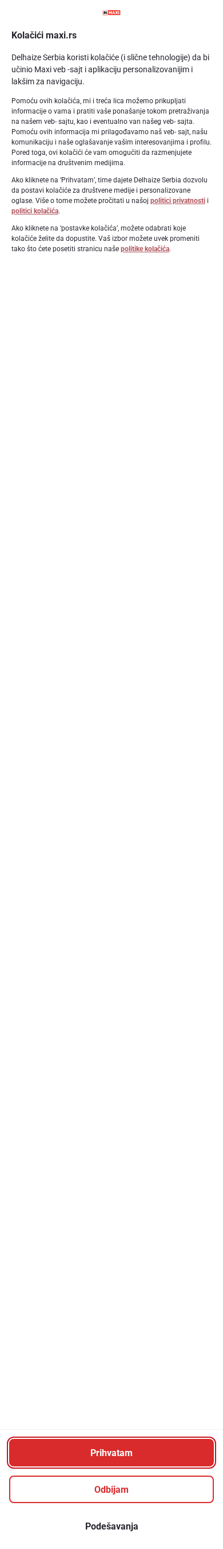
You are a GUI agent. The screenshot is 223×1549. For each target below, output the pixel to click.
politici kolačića (34, 211)
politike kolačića (145, 249)
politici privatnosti (177, 201)
